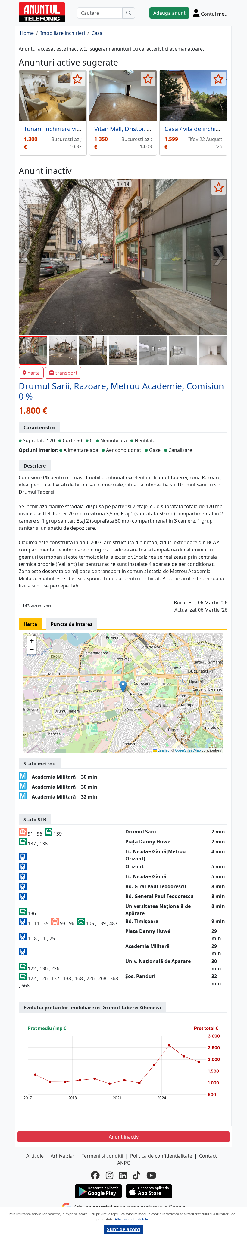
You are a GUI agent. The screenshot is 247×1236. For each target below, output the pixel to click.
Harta (30, 624)
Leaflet (163, 750)
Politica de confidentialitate (161, 1155)
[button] (123, 686)
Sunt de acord (123, 1229)
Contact (208, 1155)
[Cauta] (128, 13)
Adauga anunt (169, 13)
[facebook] (95, 1175)
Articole (35, 1155)
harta (33, 373)
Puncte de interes (71, 624)
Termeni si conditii (102, 1155)
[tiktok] (136, 1175)
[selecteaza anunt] (77, 79)
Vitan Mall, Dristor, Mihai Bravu (137, 129)
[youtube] (151, 1175)
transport (66, 373)
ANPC (123, 1163)
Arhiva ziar (63, 1155)
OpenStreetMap (188, 750)
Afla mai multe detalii (131, 1219)
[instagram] (109, 1175)
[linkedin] (123, 1175)
